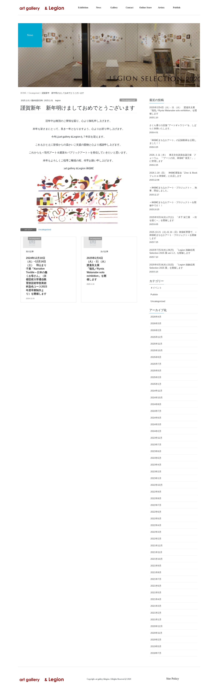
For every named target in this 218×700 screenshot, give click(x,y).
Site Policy (172, 678)
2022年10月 (156, 485)
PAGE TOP (209, 676)
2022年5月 (155, 518)
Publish (154, 294)
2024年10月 (156, 397)
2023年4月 (155, 464)
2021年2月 (155, 612)
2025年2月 (155, 377)
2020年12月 (156, 626)
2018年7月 (155, 653)
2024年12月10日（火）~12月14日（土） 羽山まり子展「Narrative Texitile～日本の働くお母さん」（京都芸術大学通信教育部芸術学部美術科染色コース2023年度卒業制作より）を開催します (36, 276)
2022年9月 (155, 491)
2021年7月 (155, 579)
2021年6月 (155, 585)
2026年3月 (155, 323)
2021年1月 (155, 619)
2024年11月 (156, 390)
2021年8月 (155, 572)
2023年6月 (155, 451)
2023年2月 (155, 471)
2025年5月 (155, 370)
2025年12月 (156, 337)
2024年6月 (155, 417)
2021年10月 (156, 559)
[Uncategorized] (32, 242)
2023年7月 (155, 444)
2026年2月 (155, 330)
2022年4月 (155, 525)
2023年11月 (156, 438)
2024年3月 (155, 424)
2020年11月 (156, 633)
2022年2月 (155, 538)
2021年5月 (155, 592)
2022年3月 (155, 532)
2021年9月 (155, 565)
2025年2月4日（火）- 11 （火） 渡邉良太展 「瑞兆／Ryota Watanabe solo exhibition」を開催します (98, 269)
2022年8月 (155, 498)
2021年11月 (156, 552)
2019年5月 (155, 646)
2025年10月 (156, 350)
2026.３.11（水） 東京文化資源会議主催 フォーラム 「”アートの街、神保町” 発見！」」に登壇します (172, 158)
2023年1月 (155, 478)
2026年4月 (155, 316)
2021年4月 (155, 599)
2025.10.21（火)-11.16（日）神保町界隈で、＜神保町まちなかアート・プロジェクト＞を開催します (173, 235)
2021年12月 (156, 545)
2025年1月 (155, 384)
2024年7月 (155, 411)
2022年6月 (155, 511)
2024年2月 (155, 431)
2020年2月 (155, 639)
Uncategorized (128, 100)
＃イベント (156, 287)
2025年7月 (155, 364)
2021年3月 (155, 606)
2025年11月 (156, 343)
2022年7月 (155, 505)
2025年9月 (155, 357)
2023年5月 (155, 458)
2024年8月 (155, 404)
